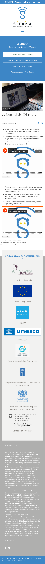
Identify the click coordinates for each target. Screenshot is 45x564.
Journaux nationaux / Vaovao (22, 55)
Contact (22, 561)
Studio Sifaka (5, 181)
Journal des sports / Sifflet (22, 66)
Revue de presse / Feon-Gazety (22, 72)
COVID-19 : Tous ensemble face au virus (22, 2)
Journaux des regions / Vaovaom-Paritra (22, 60)
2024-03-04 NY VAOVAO (15, 240)
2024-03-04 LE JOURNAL (15, 181)
